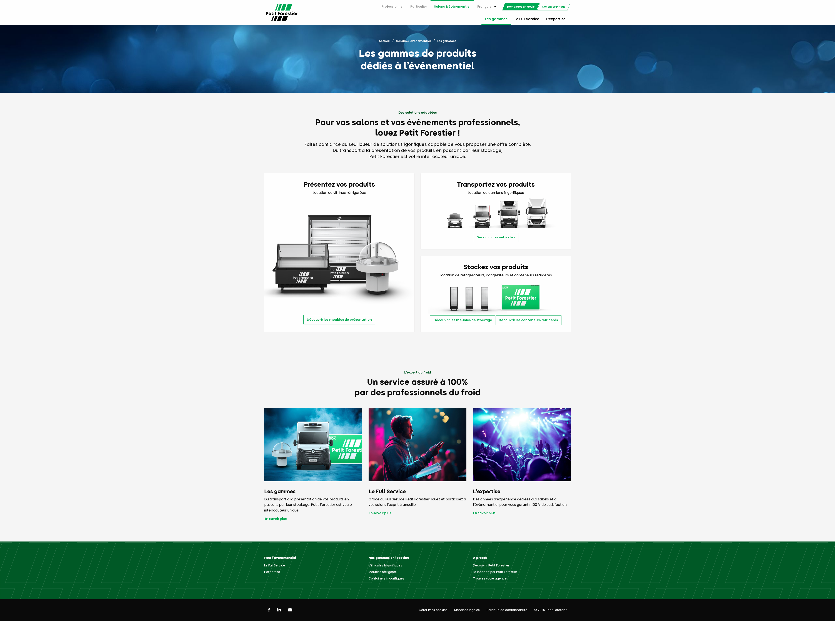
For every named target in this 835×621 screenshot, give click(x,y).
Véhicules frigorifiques (385, 565)
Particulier (418, 6)
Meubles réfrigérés (383, 572)
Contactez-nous (553, 6)
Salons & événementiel (452, 6)
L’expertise (556, 19)
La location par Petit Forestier (495, 572)
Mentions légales (467, 610)
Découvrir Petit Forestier (491, 565)
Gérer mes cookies (433, 610)
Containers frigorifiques (386, 578)
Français (484, 6)
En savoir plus (275, 519)
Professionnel (392, 6)
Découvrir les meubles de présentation (339, 319)
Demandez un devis (520, 6)
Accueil (384, 41)
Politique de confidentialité (507, 610)
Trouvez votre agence (490, 578)
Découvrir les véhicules (496, 237)
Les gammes (496, 19)
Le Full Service (526, 19)
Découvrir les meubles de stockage (463, 320)
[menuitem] (392, 7)
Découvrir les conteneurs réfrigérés (528, 320)
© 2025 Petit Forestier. (550, 610)
